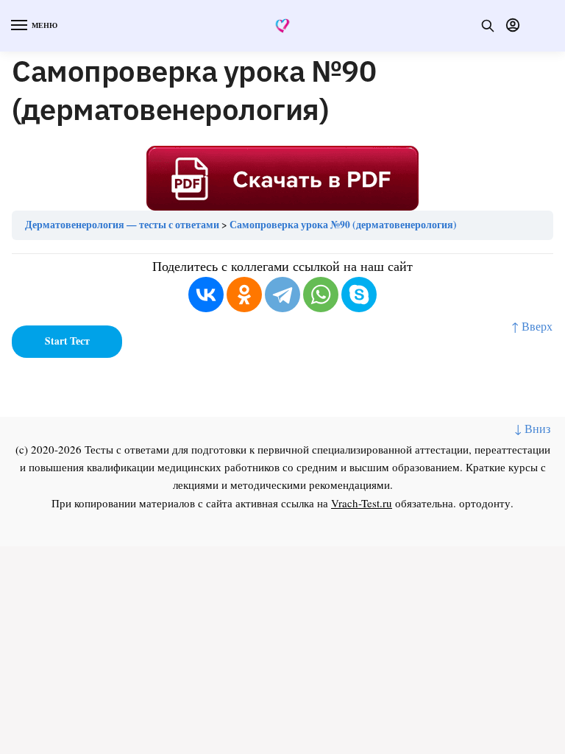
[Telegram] (282, 294)
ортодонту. (486, 503)
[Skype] (359, 294)
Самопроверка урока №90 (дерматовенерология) (343, 224)
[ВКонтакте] (206, 294)
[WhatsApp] (320, 294)
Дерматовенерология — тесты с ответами (122, 224)
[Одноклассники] (244, 294)
